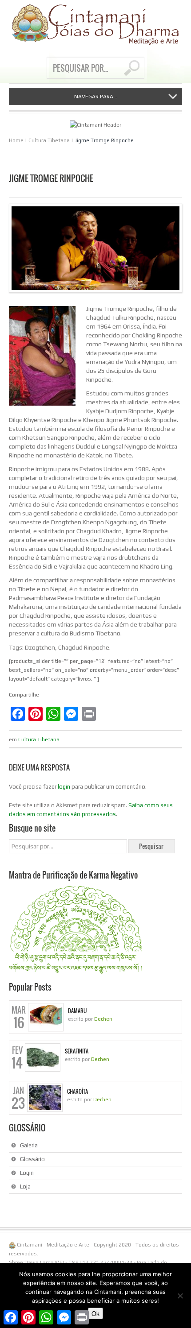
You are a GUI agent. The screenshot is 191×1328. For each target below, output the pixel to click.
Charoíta (77, 1091)
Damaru (77, 1010)
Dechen (103, 1019)
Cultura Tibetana (49, 140)
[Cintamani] (95, 24)
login (64, 786)
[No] (179, 1295)
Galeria (29, 1145)
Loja (25, 1186)
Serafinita (76, 1051)
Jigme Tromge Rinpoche (104, 140)
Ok (95, 1313)
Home (16, 140)
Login (27, 1172)
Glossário (32, 1159)
